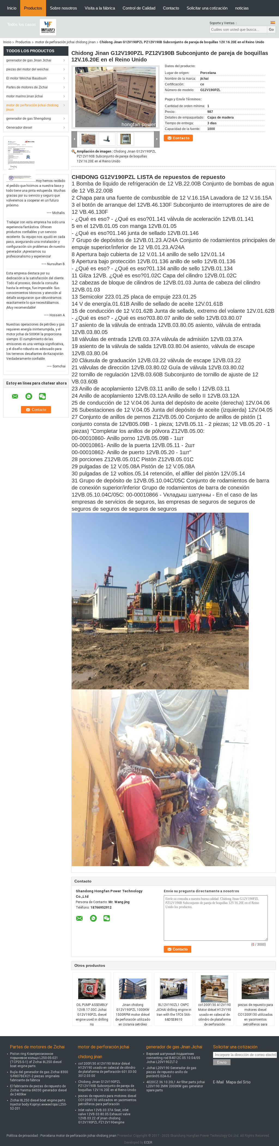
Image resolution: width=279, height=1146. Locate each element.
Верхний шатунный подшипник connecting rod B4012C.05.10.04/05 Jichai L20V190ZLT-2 (173, 1058)
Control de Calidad (139, 8)
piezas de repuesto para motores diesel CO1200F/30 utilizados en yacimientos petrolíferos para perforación (255, 1017)
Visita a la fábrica (100, 8)
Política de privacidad (22, 1136)
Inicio (11, 8)
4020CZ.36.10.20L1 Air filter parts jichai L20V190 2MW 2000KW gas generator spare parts (175, 1086)
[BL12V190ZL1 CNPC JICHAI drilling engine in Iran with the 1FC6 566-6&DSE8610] (173, 988)
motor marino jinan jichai (24, 96)
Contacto (171, 8)
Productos (33, 8)
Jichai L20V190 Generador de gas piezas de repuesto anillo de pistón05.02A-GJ (171, 1072)
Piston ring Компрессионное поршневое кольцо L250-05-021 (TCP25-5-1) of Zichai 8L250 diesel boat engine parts (36, 1060)
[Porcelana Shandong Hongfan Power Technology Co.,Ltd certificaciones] (21, 160)
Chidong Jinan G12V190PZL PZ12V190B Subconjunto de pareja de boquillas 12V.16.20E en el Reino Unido (116, 156)
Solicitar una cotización (207, 8)
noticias (242, 8)
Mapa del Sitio (238, 1082)
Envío (221, 1062)
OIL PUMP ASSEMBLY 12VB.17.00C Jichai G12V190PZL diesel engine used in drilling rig (92, 1014)
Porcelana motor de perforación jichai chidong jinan (78, 1136)
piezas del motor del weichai (27, 69)
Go (271, 29)
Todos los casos (21, 24)
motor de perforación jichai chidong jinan (65, 42)
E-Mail (218, 1082)
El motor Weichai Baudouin (26, 78)
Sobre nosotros (63, 8)
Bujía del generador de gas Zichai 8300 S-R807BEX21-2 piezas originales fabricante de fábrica (39, 1076)
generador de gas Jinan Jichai (28, 60)
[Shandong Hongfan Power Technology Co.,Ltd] (48, 27)
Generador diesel (19, 127)
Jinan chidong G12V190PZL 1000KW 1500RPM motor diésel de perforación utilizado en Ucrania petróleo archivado (132, 1017)
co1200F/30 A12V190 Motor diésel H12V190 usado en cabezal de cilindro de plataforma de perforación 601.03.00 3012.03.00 (214, 1017)
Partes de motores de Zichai (27, 87)
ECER (148, 1142)
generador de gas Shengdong (28, 118)
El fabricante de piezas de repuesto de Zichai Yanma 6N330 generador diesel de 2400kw (38, 1090)
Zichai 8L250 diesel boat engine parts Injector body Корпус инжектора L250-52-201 (38, 1104)
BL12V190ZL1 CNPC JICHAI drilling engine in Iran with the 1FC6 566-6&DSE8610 (173, 1012)
